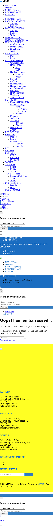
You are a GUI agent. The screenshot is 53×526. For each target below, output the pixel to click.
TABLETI (9, 162)
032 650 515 (11, 240)
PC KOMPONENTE (14, 61)
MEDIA (41, 484)
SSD (17, 70)
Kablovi (13, 26)
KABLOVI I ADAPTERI (15, 21)
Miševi (18, 107)
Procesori (14, 91)
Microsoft (14, 160)
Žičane (18, 125)
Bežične (19, 123)
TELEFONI (10, 164)
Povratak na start (7, 340)
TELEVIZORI (11, 171)
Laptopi (13, 33)
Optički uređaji (16, 88)
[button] (8, 276)
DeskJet (19, 144)
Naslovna (4, 199)
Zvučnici (14, 130)
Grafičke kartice (17, 63)
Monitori (14, 116)
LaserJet (14, 139)
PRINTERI (10, 134)
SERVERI (9, 151)
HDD (17, 67)
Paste (18, 77)
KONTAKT (10, 15)
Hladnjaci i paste (18, 72)
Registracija (10, 251)
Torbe (12, 35)
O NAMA (9, 8)
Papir (12, 56)
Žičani (23, 111)
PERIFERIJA (11, 100)
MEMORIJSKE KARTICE (16, 40)
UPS (12, 188)
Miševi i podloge (17, 104)
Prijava (8, 253)
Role (12, 58)
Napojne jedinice (18, 86)
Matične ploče (16, 84)
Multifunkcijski (16, 141)
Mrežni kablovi (17, 47)
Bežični (24, 109)
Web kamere (16, 127)
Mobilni (13, 169)
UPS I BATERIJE (13, 183)
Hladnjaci (19, 74)
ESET (13, 155)
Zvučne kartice (17, 97)
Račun (3, 206)
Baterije (13, 185)
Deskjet (13, 137)
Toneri (13, 181)
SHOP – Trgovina (13, 10)
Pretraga (4, 229)
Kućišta (13, 81)
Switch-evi (15, 49)
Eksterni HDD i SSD (19, 102)
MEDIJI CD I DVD (13, 37)
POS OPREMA (12, 132)
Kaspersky (15, 158)
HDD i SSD (15, 65)
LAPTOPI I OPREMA (14, 28)
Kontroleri (14, 79)
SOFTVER (10, 153)
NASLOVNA (11, 5)
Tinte (12, 178)
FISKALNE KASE (13, 12)
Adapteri (14, 24)
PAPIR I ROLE (12, 54)
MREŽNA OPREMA (14, 42)
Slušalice (14, 118)
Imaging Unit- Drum (19, 176)
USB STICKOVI (12, 190)
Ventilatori (14, 95)
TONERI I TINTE (13, 174)
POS (7, 148)
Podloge (19, 114)
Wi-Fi (12, 51)
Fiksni (13, 167)
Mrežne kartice (17, 44)
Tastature (14, 121)
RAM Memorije (17, 93)
